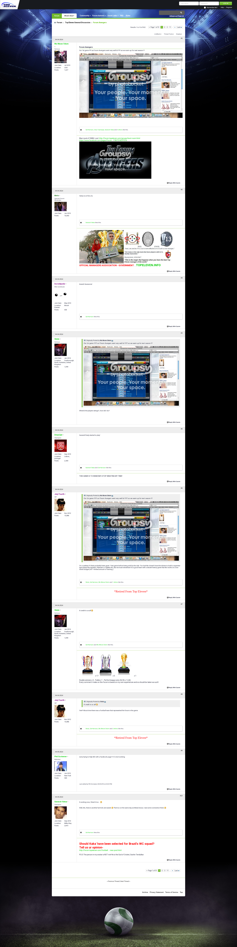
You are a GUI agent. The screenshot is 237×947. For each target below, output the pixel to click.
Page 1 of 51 (155, 27)
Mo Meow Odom (104, 582)
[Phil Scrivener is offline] (60, 766)
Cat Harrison (89, 130)
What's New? (69, 16)
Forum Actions (98, 16)
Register (229, 7)
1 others (115, 582)
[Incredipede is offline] (60, 295)
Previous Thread (113, 881)
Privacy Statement (157, 892)
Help (222, 7)
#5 (182, 429)
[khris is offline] (60, 206)
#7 (182, 604)
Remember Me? (212, 7)
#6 (182, 488)
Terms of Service (171, 892)
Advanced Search (176, 16)
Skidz (87, 582)
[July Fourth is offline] (60, 505)
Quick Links (112, 16)
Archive (145, 892)
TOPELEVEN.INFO (148, 265)
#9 (182, 750)
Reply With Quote (174, 183)
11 (170, 27)
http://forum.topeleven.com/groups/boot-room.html (119, 138)
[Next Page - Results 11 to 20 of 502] (174, 27)
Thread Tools (168, 34)
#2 (182, 189)
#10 (181, 796)
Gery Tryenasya (99, 130)
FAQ (121, 16)
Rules (128, 16)
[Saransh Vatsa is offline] (60, 812)
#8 (182, 694)
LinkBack (157, 34)
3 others (119, 130)
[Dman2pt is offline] (60, 446)
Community (84, 16)
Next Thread (124, 881)
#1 (182, 38)
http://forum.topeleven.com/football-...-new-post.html (100, 850)
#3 (182, 278)
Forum (56, 16)
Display (178, 34)
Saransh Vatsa (109, 130)
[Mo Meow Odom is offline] (60, 57)
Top (181, 892)
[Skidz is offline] (60, 350)
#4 (182, 333)
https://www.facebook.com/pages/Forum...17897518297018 (103, 140)
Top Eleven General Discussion (77, 22)
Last (178, 27)
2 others (115, 728)
